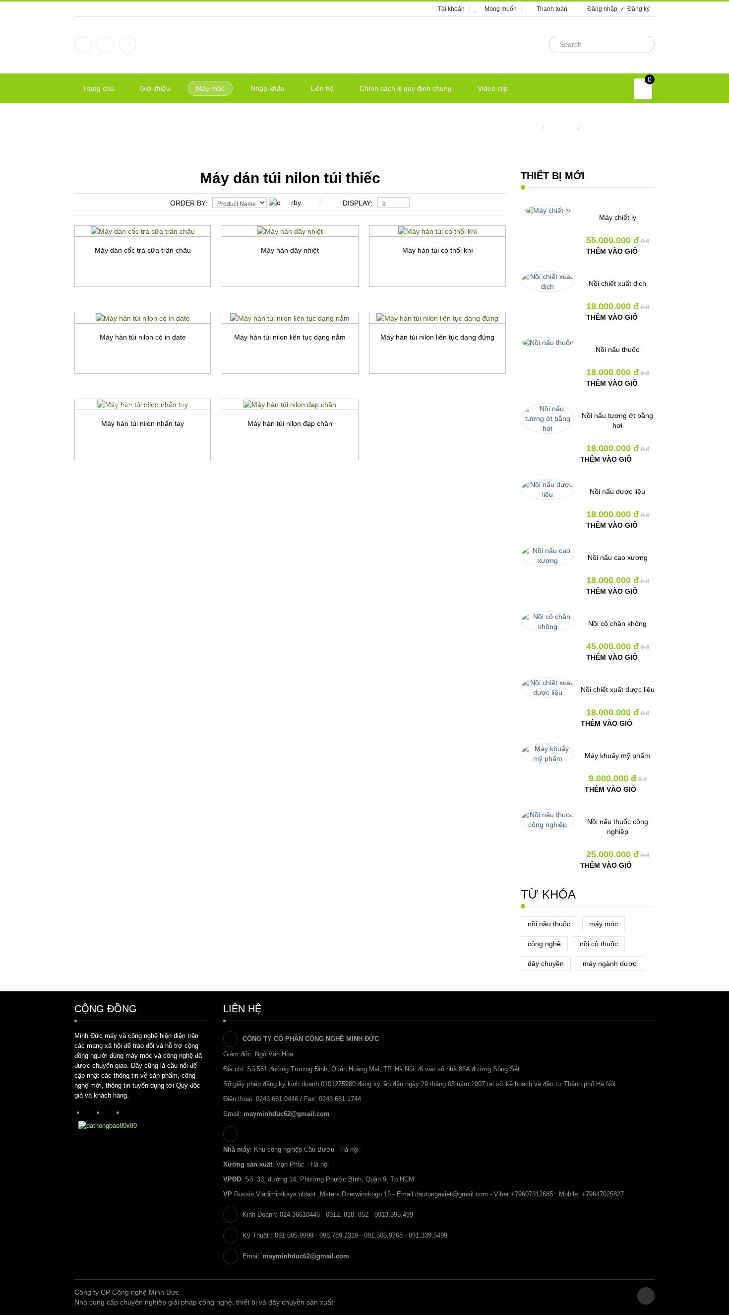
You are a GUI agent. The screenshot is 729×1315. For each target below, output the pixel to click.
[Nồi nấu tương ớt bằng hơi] (547, 418)
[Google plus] (105, 44)
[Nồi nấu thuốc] (547, 342)
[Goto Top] (646, 1296)
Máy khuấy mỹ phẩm (617, 756)
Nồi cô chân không (617, 623)
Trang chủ (524, 128)
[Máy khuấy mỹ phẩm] (547, 753)
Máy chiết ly (617, 217)
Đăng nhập (602, 8)
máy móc (603, 924)
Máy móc (561, 128)
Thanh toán (552, 8)
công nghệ (544, 944)
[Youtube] (127, 44)
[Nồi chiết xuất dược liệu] (547, 687)
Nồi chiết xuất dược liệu (618, 689)
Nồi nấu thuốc (617, 349)
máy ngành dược (609, 964)
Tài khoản (451, 8)
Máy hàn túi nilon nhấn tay (142, 423)
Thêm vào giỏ (612, 251)
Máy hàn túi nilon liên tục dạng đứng (437, 337)
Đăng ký (638, 8)
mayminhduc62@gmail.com (286, 1113)
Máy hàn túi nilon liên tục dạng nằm (290, 337)
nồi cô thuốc (599, 944)
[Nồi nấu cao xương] (547, 555)
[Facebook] (83, 44)
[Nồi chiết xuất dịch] (547, 281)
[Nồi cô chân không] (547, 621)
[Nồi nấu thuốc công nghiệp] (547, 819)
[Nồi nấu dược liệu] (547, 489)
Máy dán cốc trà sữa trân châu (143, 250)
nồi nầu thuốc (549, 924)
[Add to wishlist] (106, 304)
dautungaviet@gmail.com (451, 1194)
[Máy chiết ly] (548, 210)
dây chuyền (546, 964)
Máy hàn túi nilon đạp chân (289, 423)
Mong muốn (501, 8)
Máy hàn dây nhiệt (290, 250)
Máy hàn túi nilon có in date (143, 337)
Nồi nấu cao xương (618, 557)
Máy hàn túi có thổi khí (437, 250)
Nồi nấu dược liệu (617, 491)
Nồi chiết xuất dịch (617, 283)
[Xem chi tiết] (175, 304)
